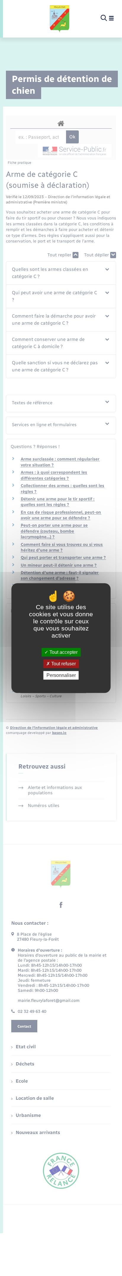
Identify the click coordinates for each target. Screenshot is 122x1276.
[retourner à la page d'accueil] (59, 18)
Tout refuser (63, 663)
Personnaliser (61, 675)
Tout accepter (63, 652)
